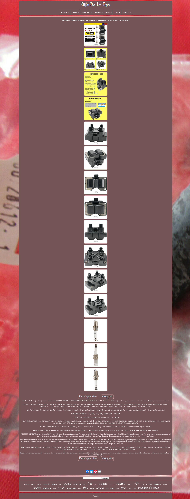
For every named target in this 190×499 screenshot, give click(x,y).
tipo (85, 487)
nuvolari (165, 484)
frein (79, 488)
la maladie (71, 488)
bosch (60, 484)
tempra (129, 484)
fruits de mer (79, 484)
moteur (26, 484)
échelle (61, 488)
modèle (37, 487)
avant (130, 488)
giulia (33, 484)
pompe (54, 484)
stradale (103, 483)
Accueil (95, 496)
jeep (54, 488)
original (67, 483)
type (123, 487)
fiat (90, 483)
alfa (136, 483)
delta (112, 488)
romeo (120, 483)
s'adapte (157, 484)
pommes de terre (148, 487)
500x (107, 488)
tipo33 (142, 484)
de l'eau (149, 484)
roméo (92, 488)
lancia (100, 487)
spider (95, 484)
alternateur (111, 484)
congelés (46, 484)
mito (134, 488)
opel (117, 488)
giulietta (47, 488)
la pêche (39, 484)
